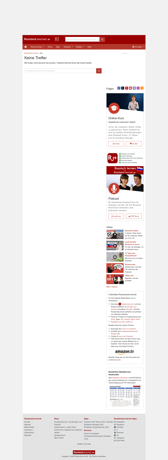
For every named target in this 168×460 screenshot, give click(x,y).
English (80, 444)
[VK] (134, 88)
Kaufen (135, 143)
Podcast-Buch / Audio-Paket (65, 427)
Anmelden (138, 47)
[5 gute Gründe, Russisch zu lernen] (115, 245)
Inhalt (117, 143)
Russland (67, 47)
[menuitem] (26, 47)
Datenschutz (29, 432)
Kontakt (27, 422)
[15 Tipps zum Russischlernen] (115, 256)
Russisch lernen (36, 47)
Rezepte (79, 47)
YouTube (119, 427)
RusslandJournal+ (128, 304)
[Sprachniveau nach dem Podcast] (115, 267)
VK (117, 435)
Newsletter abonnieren (120, 377)
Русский (87, 444)
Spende (118, 360)
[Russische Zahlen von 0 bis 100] (115, 234)
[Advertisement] (84, 17)
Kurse (50, 47)
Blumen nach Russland (125, 336)
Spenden (27, 435)
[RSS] (142, 88)
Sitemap (27, 424)
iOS (122, 319)
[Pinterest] (126, 88)
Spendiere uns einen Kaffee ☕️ (122, 322)
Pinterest (119, 432)
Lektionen (117, 216)
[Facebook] (119, 88)
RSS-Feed (120, 440)
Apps (58, 47)
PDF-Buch (134, 216)
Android (127, 319)
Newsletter (120, 422)
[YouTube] (130, 88)
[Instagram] (138, 88)
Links (86, 438)
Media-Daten (29, 427)
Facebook (120, 424)
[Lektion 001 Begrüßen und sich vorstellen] (115, 279)
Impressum (28, 430)
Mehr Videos (111, 286)
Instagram (120, 437)
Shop (89, 47)
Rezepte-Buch (59, 435)
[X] (122, 88)
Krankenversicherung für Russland (97, 436)
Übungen (129, 309)
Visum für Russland (129, 329)
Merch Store (135, 319)
